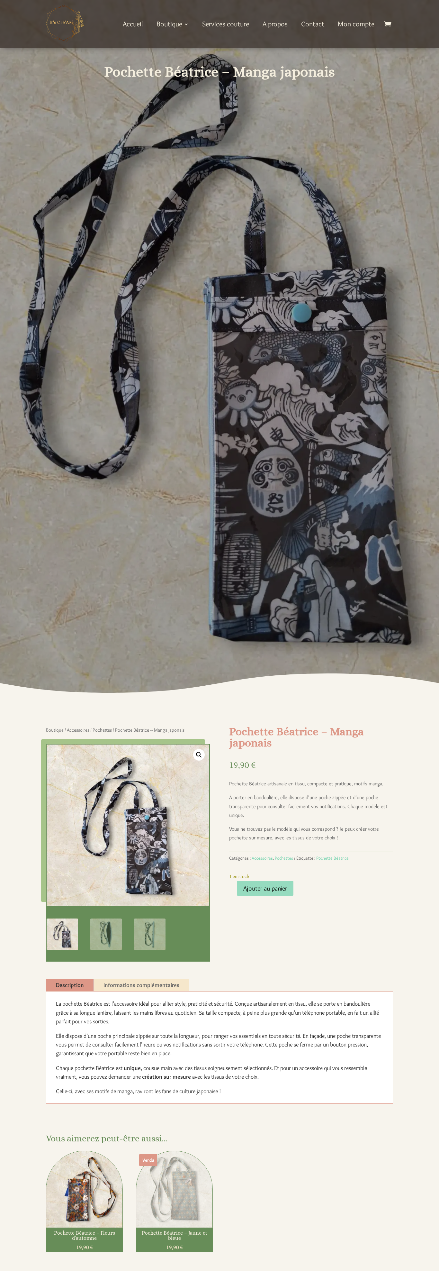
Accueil (133, 24)
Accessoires (78, 730)
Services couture (225, 24)
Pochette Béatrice (332, 858)
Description (70, 985)
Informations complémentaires (141, 985)
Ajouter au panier (265, 888)
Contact (312, 24)
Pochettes (102, 730)
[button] (199, 755)
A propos (275, 24)
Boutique (169, 24)
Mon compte (356, 24)
